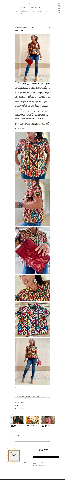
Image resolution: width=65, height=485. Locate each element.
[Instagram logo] (59, 3)
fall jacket (25, 398)
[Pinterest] (59, 6)
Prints (16, 400)
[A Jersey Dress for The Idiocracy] (17, 420)
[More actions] (49, 27)
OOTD (16, 402)
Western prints (44, 398)
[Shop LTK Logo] (59, 13)
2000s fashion (35, 398)
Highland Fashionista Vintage (22, 402)
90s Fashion (28, 396)
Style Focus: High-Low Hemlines (46, 426)
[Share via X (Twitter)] (17, 405)
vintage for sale (45, 396)
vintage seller (39, 396)
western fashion (18, 396)
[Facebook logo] (59, 8)
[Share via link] (22, 405)
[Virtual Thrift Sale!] (32, 420)
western (30, 398)
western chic (34, 396)
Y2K (39, 398)
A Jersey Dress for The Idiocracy (16, 426)
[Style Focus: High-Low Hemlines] (48, 420)
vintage (23, 396)
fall (48, 398)
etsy (16, 398)
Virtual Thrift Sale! (31, 425)
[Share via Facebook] (15, 405)
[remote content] (32, 387)
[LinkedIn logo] (59, 10)
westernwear (20, 398)
